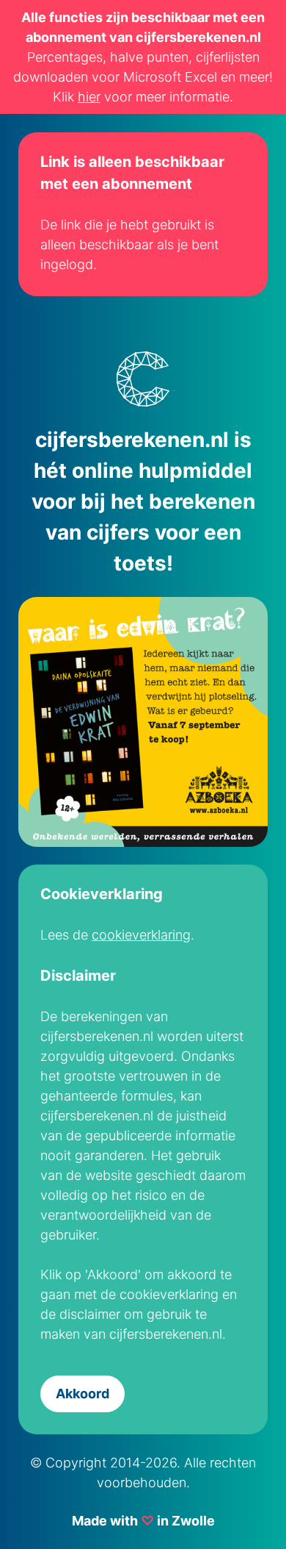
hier (89, 96)
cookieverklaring (141, 934)
